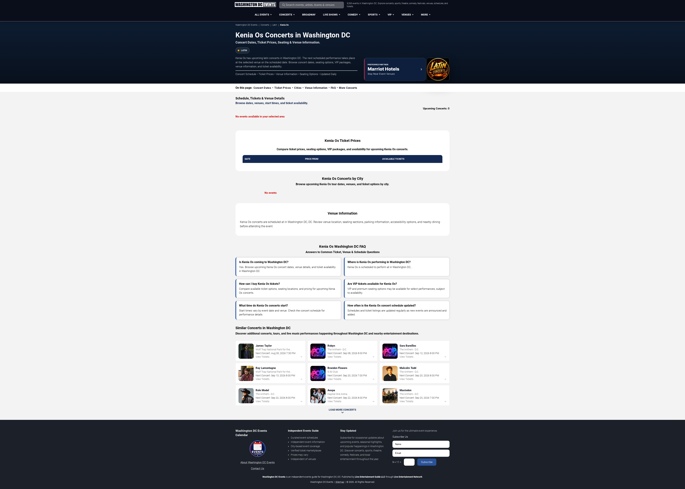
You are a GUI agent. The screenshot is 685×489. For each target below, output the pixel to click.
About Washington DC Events (257, 462)
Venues (406, 14)
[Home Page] (255, 5)
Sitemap (340, 482)
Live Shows (330, 14)
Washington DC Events (246, 25)
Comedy (353, 14)
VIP (390, 14)
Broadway (309, 14)
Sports (373, 14)
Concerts (285, 14)
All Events (262, 14)
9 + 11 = (396, 462)
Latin (274, 25)
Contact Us (257, 468)
